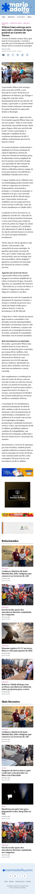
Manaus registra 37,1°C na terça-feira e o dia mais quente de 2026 (17, 649)
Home (3, 17)
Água (3, 24)
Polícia (4, 768)
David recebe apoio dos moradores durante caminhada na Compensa (16, 612)
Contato (28, 881)
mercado (26, 23)
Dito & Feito (21, 17)
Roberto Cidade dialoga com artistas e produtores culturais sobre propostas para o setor (16, 687)
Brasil (30, 17)
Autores (11, 881)
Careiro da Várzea (16, 23)
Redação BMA (6, 49)
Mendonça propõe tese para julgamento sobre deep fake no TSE (16, 811)
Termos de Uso (20, 881)
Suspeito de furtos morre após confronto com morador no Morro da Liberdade (16, 773)
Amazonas (11, 17)
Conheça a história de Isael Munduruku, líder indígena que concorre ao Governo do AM (17, 573)
